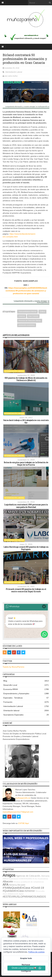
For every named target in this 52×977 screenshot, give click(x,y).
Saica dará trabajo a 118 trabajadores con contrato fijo (26, 421)
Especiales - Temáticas (26, 698)
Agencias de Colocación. (28, 876)
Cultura (42, 312)
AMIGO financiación (10, 879)
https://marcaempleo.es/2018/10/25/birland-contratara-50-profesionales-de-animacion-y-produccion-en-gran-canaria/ (26, 290)
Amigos (9, 875)
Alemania (45, 876)
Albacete (8, 881)
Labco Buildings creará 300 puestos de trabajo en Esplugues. (26, 548)
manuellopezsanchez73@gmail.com (18, 812)
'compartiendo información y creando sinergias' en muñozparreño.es (27, 106)
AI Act (35, 879)
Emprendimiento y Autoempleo (26, 693)
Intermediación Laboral (13, 72)
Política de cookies (36, 952)
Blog (26, 681)
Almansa (16, 882)
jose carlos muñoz (11, 76)
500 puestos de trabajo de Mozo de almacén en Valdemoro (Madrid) (26, 379)
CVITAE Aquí (23, 823)
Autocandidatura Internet (27, 312)
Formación (26, 702)
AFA (5, 884)
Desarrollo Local (26, 685)
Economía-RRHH (26, 689)
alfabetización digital (15, 894)
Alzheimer (29, 891)
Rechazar (26, 964)
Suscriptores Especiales (26, 715)
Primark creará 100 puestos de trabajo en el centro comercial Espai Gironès (26, 590)
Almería (13, 885)
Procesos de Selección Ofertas (30, 321)
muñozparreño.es (22, 798)
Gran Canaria (33, 316)
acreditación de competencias (32, 882)
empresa (22, 316)
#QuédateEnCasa (13, 890)
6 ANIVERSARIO (25, 879)
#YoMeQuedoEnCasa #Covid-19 (23, 887)
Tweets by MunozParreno (13, 667)
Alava (5, 894)
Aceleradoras (43, 879)
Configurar (26, 971)
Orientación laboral (26, 710)
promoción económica (27, 325)
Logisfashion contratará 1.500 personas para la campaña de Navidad (26, 505)
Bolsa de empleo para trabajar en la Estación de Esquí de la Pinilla (26, 463)
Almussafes (40, 891)
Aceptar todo (26, 958)
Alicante (21, 885)
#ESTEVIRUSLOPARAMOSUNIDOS (24, 896)
